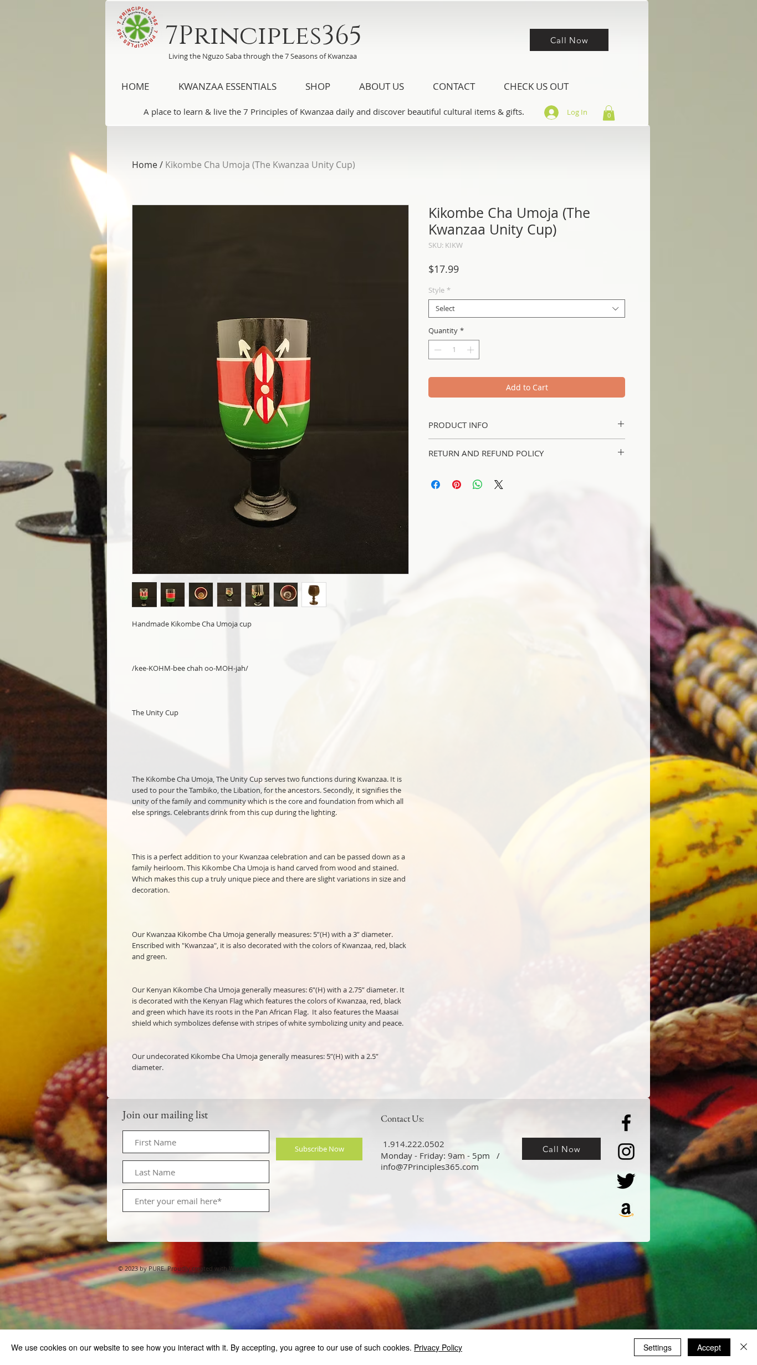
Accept (709, 1347)
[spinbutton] (454, 349)
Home (144, 165)
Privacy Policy (438, 1347)
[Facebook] (626, 1123)
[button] (227, 86)
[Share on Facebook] (435, 484)
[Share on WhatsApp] (477, 484)
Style (439, 290)
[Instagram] (626, 1151)
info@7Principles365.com (430, 1166)
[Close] (743, 1347)
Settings (657, 1347)
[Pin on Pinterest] (456, 484)
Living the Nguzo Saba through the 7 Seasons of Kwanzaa (262, 56)
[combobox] (526, 308)
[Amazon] (626, 1209)
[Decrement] (436, 349)
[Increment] (471, 349)
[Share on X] (498, 484)
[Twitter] (626, 1180)
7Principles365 (263, 35)
